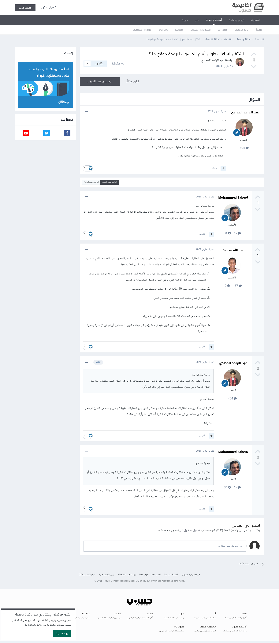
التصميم (179, 29)
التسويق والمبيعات (200, 29)
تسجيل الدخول (47, 7)
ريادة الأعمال (242, 29)
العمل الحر (223, 29)
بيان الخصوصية (106, 574)
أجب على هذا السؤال (99, 81)
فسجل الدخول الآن (189, 530)
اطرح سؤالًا (132, 81)
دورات (185, 20)
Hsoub (106, 581)
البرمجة (259, 29)
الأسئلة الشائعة (171, 574)
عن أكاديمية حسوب (190, 574)
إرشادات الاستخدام (127, 574)
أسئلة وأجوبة (214, 20)
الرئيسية (255, 20)
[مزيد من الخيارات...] (86, 111)
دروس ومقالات (236, 20)
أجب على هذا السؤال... (229, 546)
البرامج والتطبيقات (142, 29)
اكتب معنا (156, 574)
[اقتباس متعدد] (223, 168)
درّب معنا (143, 574)
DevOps (163, 29)
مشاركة (116, 63)
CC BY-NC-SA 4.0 (145, 581)
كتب (197, 20)
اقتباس (214, 168)
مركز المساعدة (88, 574)
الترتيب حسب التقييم (109, 182)
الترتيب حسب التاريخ (91, 182)
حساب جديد (25, 7)
